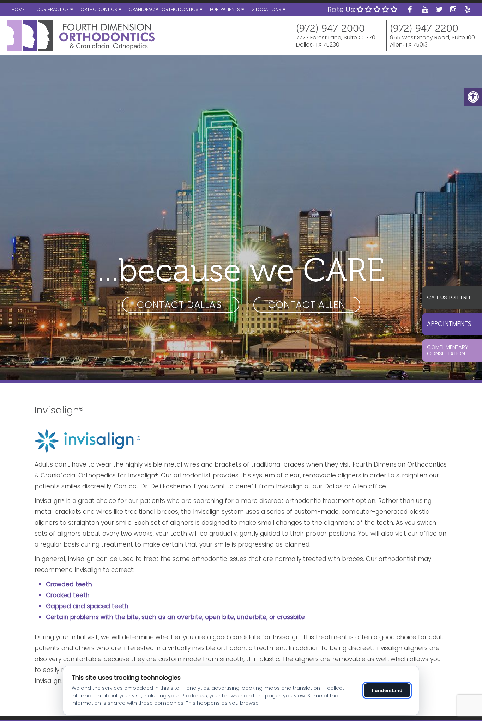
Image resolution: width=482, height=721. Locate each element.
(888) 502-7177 (455, 297)
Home (18, 9)
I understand (387, 690)
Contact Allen (306, 304)
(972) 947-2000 (330, 28)
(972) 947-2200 (424, 28)
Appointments (449, 324)
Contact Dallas (180, 304)
